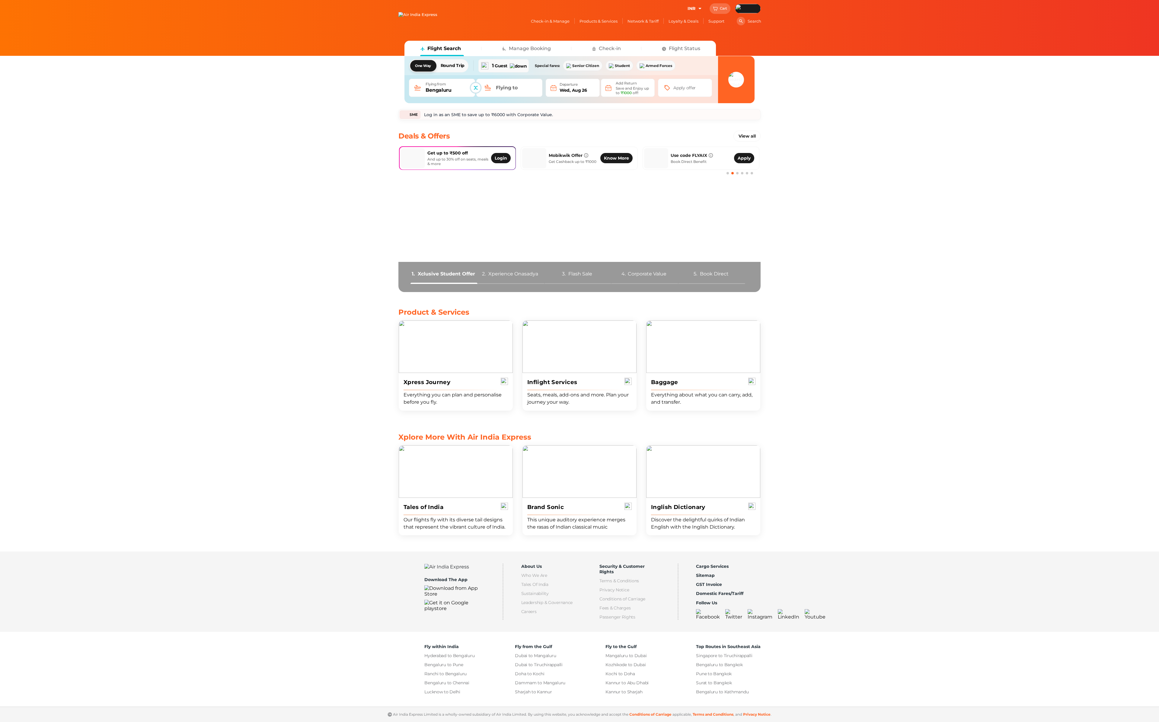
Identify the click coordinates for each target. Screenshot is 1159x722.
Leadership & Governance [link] (547, 602)
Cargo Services (712, 566)
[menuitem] (442, 88)
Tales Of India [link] (534, 584)
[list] (503, 65)
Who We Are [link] (534, 575)
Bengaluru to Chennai (446, 682)
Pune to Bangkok (714, 673)
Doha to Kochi (529, 673)
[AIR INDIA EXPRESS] (417, 14)
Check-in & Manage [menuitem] (550, 21)
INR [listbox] (691, 8)
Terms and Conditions (713, 714)
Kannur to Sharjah (623, 692)
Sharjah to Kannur (533, 692)
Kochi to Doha (620, 673)
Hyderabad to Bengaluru (449, 655)
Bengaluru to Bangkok (719, 664)
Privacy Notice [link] (614, 590)
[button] (720, 8)
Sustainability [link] (535, 593)
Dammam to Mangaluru (540, 682)
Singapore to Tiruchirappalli (724, 655)
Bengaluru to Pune (443, 664)
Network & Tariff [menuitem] (643, 21)
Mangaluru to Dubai (626, 655)
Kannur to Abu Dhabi (627, 682)
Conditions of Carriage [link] (622, 599)
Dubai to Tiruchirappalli (538, 664)
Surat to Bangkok (714, 682)
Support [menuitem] (716, 21)
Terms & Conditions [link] (619, 581)
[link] (495, 158)
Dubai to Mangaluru (535, 655)
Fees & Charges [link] (615, 608)
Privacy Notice (757, 714)
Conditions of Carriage (650, 714)
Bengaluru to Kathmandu (722, 692)
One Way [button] (423, 66)
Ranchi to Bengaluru (445, 673)
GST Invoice (709, 584)
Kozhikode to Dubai (625, 664)
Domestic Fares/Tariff (719, 593)
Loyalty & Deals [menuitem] (683, 21)
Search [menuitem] (754, 21)
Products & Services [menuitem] (599, 21)
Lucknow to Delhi (442, 692)
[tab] (443, 274)
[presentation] (685, 88)
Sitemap (705, 575)
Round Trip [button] (453, 65)
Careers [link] (529, 611)
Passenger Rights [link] (617, 617)
